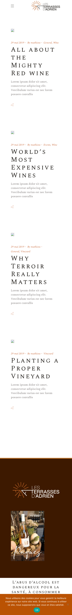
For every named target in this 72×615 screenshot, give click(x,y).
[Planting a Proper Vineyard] (12, 341)
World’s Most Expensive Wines (33, 164)
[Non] (67, 604)
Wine (56, 43)
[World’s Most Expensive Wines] (12, 132)
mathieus (35, 43)
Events (47, 145)
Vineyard (25, 251)
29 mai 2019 (17, 43)
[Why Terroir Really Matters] (12, 234)
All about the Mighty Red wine (33, 61)
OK (37, 610)
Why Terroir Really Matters (29, 270)
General (48, 43)
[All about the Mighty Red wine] (12, 30)
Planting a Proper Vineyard (35, 368)
